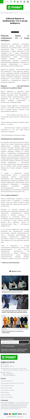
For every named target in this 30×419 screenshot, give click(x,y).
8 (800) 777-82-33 (7, 362)
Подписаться (24, 342)
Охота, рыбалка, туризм (7, 390)
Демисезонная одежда (7, 385)
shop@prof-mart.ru (8, 366)
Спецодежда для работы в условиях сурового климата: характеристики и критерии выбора (15, 311)
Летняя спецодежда (6, 381)
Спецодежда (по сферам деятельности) (12, 383)
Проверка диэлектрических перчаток (12, 292)
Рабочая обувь (5, 392)
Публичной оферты (10, 346)
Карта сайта (20, 416)
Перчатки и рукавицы (7, 397)
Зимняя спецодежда (6, 388)
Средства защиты (6, 395)
